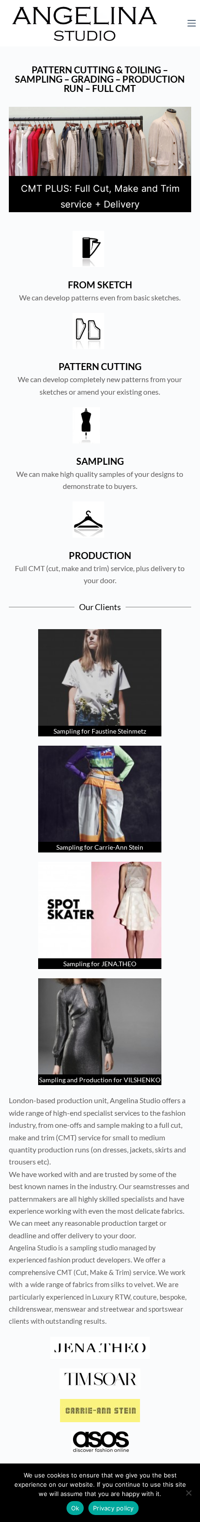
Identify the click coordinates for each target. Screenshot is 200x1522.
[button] (19, 164)
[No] (188, 1492)
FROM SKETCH (100, 284)
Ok (75, 1508)
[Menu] (191, 23)
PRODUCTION (100, 555)
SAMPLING (100, 461)
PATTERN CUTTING (100, 366)
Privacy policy (113, 1508)
